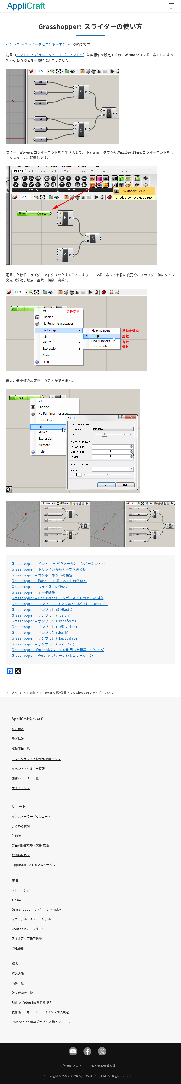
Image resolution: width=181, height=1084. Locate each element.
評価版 (16, 836)
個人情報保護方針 (103, 1066)
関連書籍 (18, 948)
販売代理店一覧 (22, 993)
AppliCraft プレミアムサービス (33, 865)
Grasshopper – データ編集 (33, 592)
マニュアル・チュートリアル (31, 919)
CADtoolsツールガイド (28, 929)
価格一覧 (18, 983)
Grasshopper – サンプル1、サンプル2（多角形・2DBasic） (60, 603)
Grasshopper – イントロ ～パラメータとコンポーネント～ (58, 563)
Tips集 (16, 900)
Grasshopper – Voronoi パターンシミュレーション (52, 655)
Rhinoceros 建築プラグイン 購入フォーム (41, 1022)
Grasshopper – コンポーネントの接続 (42, 575)
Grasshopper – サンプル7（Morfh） (41, 632)
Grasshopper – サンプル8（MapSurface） (46, 638)
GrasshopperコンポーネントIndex (36, 909)
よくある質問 (21, 826)
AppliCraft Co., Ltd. (93, 1076)
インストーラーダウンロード (31, 817)
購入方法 (18, 973)
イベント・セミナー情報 (28, 768)
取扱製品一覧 (21, 748)
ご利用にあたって (73, 1066)
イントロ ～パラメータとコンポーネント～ (39, 44)
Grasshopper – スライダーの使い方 (40, 586)
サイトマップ (21, 788)
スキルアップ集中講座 (27, 938)
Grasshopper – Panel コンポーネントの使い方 (49, 580)
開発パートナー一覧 (25, 778)
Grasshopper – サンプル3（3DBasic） (43, 609)
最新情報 (18, 739)
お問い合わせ (21, 855)
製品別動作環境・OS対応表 (30, 845)
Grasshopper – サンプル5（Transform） (45, 621)
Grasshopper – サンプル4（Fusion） (42, 615)
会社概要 (18, 729)
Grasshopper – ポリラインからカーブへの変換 (49, 569)
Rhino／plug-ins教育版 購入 (32, 1002)
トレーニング (21, 890)
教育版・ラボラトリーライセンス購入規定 (40, 1012)
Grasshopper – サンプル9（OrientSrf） (44, 644)
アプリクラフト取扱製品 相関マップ (36, 759)
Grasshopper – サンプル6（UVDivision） (45, 626)
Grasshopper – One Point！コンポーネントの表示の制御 (57, 597)
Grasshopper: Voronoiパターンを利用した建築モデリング (58, 649)
